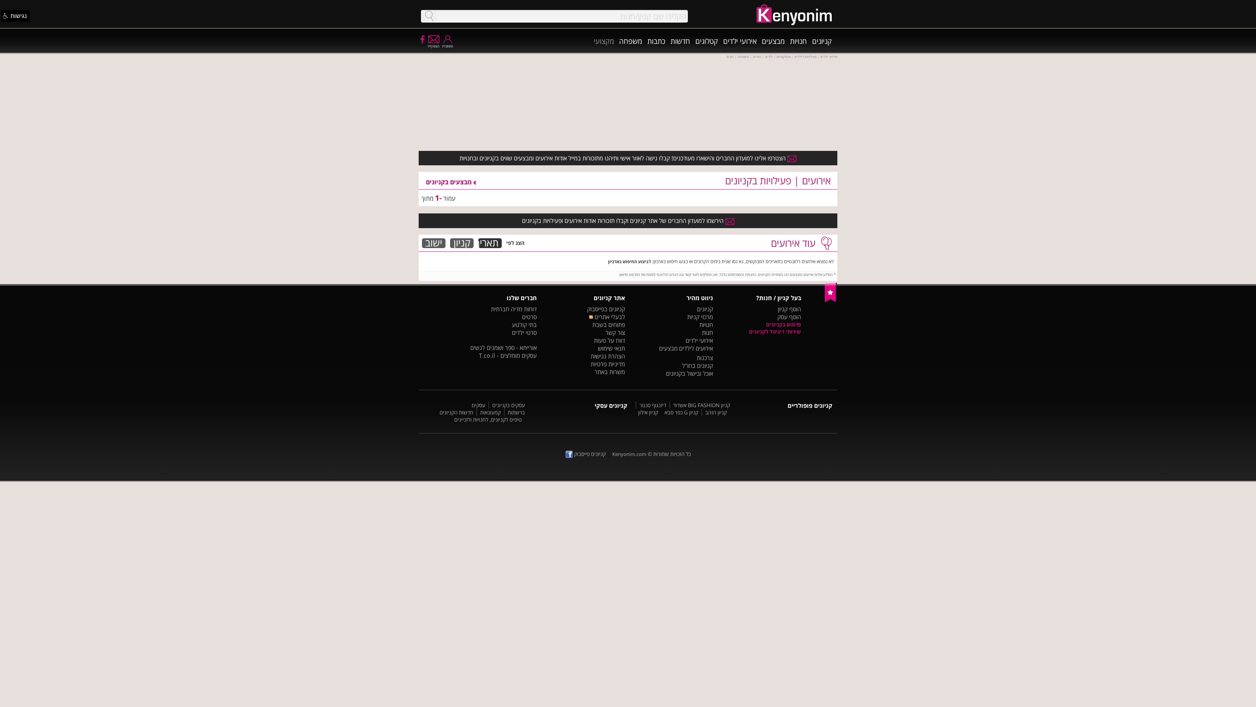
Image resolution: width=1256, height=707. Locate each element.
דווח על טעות (609, 340)
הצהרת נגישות (608, 356)
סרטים (529, 317)
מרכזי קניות (700, 317)
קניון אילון (648, 412)
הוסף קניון (789, 309)
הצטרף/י (433, 46)
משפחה (630, 41)
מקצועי (604, 41)
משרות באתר (610, 372)
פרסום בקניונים (783, 324)
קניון (462, 243)
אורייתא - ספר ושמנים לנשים (503, 348)
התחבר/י (447, 46)
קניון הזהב (716, 412)
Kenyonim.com (629, 454)
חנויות (798, 41)
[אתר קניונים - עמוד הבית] (831, 300)
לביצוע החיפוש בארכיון (629, 261)
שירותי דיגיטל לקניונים (775, 331)
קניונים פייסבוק (589, 454)
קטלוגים (706, 41)
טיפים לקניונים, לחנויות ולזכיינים (488, 419)
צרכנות (705, 358)
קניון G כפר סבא (681, 412)
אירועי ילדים (740, 41)
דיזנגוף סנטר (652, 405)
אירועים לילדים (696, 348)
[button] (15, 16)
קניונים (822, 41)
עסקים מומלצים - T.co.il (508, 355)
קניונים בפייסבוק (606, 309)
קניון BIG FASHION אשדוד (701, 405)
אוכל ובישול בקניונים (689, 373)
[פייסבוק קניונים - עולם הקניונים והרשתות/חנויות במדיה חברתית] (422, 39)
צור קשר (615, 332)
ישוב (433, 243)
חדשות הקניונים (456, 412)
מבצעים (773, 41)
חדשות (680, 41)
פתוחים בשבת (608, 325)
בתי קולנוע (524, 325)
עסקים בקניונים (508, 405)
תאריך (488, 243)
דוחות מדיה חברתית (514, 309)
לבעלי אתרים (609, 317)
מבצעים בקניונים (449, 181)
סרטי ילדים (524, 332)
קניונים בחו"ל (697, 366)
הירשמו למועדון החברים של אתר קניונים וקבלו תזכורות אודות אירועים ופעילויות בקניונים (623, 221)
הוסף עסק (789, 317)
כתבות (656, 41)
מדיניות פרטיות (608, 364)
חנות (707, 332)
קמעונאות (490, 412)
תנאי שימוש (611, 348)
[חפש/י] (429, 16)
